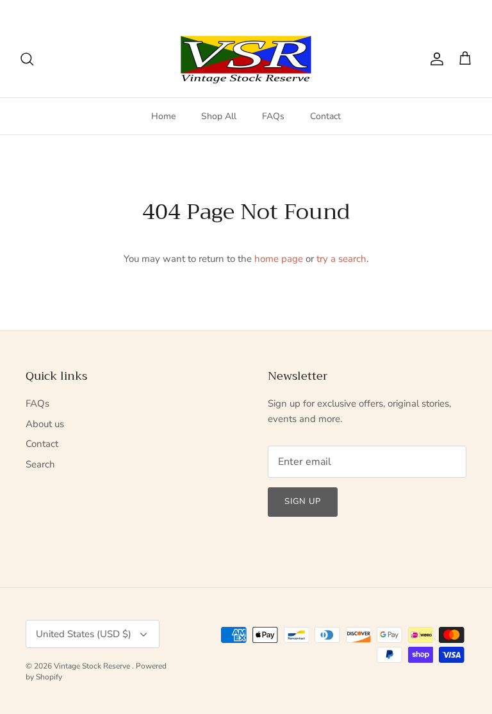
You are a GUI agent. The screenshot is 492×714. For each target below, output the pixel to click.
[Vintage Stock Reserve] (246, 59)
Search (40, 464)
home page (278, 258)
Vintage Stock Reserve (93, 666)
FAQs (273, 116)
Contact (325, 116)
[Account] (434, 59)
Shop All (218, 116)
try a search (341, 258)
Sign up (302, 501)
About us (45, 424)
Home (163, 116)
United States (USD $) (423, 10)
